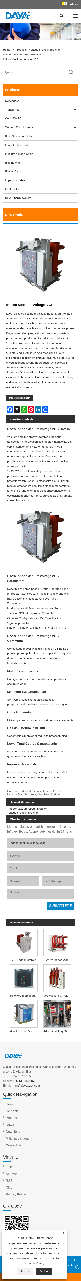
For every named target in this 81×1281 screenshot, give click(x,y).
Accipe (44, 1271)
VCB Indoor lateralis (24, 959)
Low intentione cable (18, 144)
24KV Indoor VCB (57, 959)
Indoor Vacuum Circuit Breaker (22, 54)
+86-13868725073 (24, 1081)
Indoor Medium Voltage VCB (20, 59)
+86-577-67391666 (20, 1076)
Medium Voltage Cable (19, 153)
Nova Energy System (18, 197)
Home (6, 49)
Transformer (12, 109)
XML (9, 1187)
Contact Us (13, 1145)
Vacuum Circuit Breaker (45, 49)
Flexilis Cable (13, 171)
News (10, 1124)
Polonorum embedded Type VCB (24, 995)
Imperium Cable (15, 180)
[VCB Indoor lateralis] (24, 942)
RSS (9, 1180)
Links (9, 1167)
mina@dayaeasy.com (26, 1085)
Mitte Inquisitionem (19, 398)
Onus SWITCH (14, 118)
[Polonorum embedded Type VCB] (24, 978)
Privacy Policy (34, 1263)
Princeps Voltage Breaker (57, 1031)
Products (21, 49)
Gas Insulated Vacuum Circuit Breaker (24, 1031)
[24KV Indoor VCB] (57, 942)
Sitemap (11, 1173)
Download (13, 1131)
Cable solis (12, 189)
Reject (25, 1271)
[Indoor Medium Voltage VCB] (40, 265)
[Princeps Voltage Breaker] (57, 1013)
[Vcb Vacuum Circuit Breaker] (57, 978)
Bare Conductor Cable (19, 136)
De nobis (12, 1111)
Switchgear (12, 100)
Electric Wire (13, 162)
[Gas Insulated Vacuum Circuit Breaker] (24, 1013)
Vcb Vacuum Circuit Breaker (57, 995)
